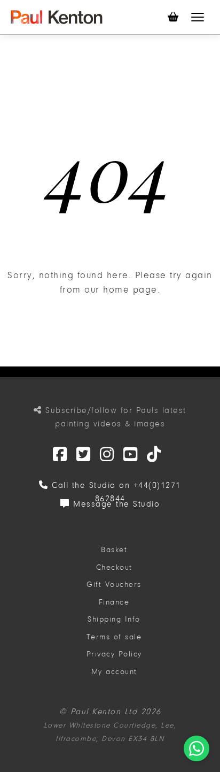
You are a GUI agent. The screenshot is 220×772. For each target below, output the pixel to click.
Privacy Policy (114, 654)
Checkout (114, 567)
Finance (114, 602)
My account (114, 671)
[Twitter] (60, 455)
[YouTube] (130, 455)
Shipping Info (114, 619)
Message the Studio (115, 504)
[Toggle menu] (197, 17)
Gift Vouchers (114, 584)
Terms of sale (114, 636)
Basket (114, 549)
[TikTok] (154, 455)
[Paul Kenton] (57, 17)
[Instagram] (107, 455)
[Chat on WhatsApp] (196, 748)
